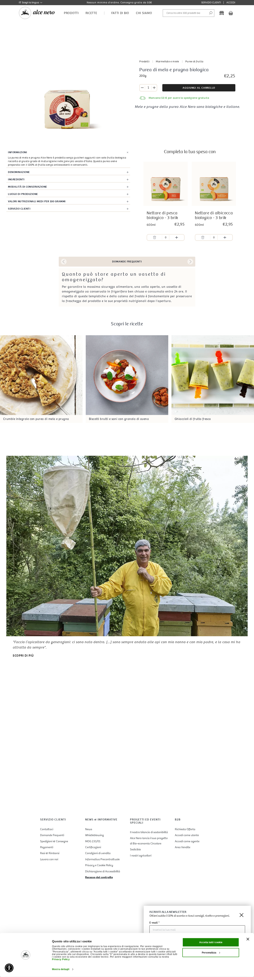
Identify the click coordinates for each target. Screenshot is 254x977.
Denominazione (19, 172)
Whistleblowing (94, 835)
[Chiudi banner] (247, 939)
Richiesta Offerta (185, 829)
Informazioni (17, 152)
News (88, 829)
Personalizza (209, 952)
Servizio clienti (19, 209)
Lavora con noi (49, 859)
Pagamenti (46, 847)
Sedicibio (135, 849)
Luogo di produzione (23, 194)
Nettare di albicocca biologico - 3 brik (214, 215)
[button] (64, 262)
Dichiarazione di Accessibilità (102, 871)
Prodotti (144, 61)
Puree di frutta (194, 61)
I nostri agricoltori (140, 855)
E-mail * (154, 923)
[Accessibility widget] (9, 968)
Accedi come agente (187, 841)
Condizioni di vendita (98, 853)
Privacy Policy (61, 959)
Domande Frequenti (52, 835)
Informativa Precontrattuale (102, 859)
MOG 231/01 (92, 841)
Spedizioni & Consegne (54, 841)
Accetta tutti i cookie (210, 942)
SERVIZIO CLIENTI (211, 2)
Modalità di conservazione (27, 187)
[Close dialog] (241, 915)
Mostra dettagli (60, 969)
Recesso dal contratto (99, 877)
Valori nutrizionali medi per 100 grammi (37, 201)
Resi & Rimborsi (49, 853)
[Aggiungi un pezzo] (154, 88)
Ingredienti (16, 179)
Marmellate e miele (167, 61)
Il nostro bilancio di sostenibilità (149, 832)
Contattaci (46, 829)
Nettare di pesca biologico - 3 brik (162, 215)
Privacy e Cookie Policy (99, 865)
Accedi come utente (187, 835)
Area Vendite (182, 847)
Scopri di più (23, 655)
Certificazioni (93, 847)
